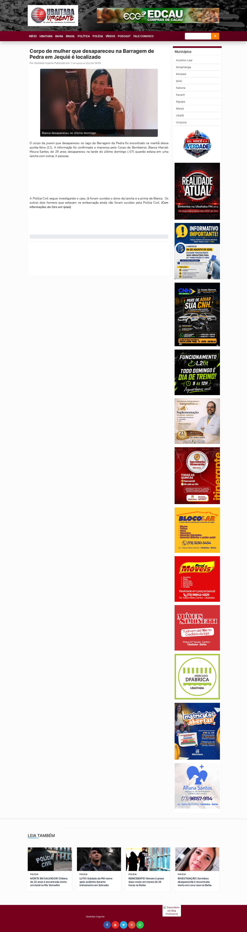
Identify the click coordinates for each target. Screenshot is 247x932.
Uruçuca (181, 122)
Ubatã (180, 115)
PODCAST (124, 36)
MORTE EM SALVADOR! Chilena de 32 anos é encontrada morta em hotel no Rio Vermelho (49, 882)
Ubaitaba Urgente (43, 63)
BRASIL (70, 36)
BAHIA (59, 36)
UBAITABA (46, 36)
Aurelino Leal (184, 60)
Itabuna (180, 87)
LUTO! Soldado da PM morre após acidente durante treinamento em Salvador (95, 882)
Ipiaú (179, 81)
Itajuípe (180, 101)
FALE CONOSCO (143, 36)
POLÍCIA (98, 36)
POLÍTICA (84, 36)
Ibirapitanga (183, 67)
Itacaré (180, 94)
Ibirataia (181, 74)
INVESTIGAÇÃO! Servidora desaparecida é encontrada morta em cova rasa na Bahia (195, 882)
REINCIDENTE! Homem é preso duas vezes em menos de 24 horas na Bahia (146, 882)
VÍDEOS (110, 36)
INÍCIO (33, 36)
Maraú (180, 108)
